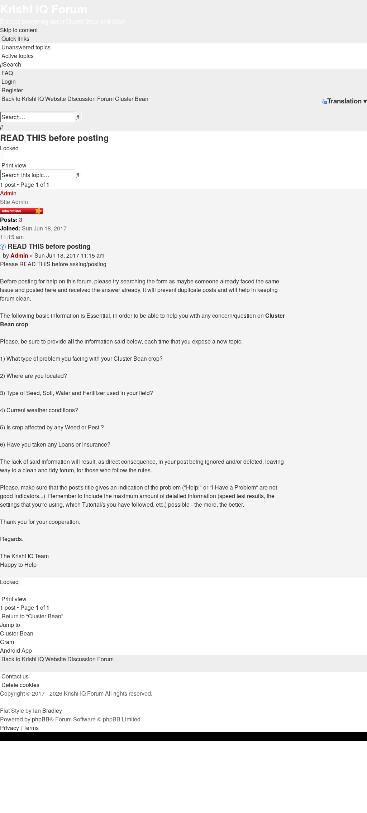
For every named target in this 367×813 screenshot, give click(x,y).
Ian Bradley (47, 710)
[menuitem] (25, 47)
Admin (8, 193)
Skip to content (19, 30)
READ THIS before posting (54, 137)
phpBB (40, 719)
